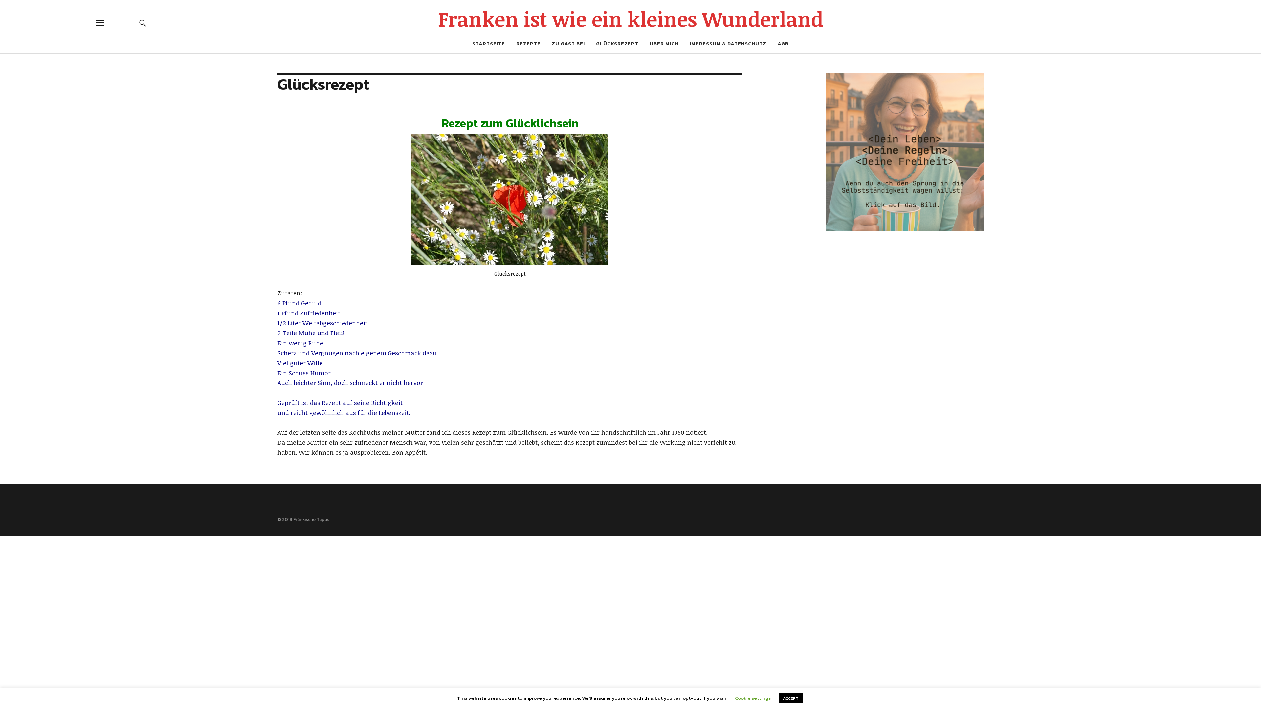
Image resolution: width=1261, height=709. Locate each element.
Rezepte (528, 43)
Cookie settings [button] (753, 698)
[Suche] (143, 22)
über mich (664, 43)
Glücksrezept (617, 43)
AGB (783, 43)
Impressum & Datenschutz (728, 43)
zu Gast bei (568, 43)
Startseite (488, 43)
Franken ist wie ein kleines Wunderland (630, 18)
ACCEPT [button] (791, 698)
